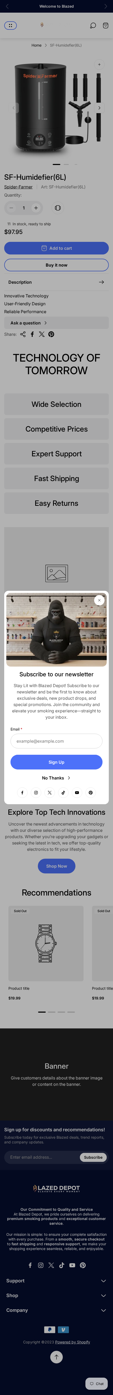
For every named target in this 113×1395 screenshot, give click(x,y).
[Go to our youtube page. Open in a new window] (77, 792)
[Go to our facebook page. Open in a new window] (22, 792)
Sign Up (56, 762)
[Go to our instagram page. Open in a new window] (36, 792)
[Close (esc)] (99, 600)
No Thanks (53, 778)
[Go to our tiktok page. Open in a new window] (63, 792)
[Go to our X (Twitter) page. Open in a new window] (49, 792)
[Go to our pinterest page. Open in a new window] (90, 792)
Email (15, 729)
